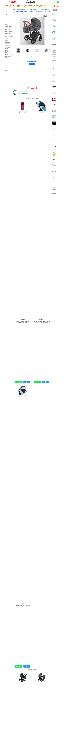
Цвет (31, 56)
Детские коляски (8, 10)
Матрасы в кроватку (7, 15)
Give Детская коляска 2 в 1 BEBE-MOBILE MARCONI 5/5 (46, 15)
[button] (19, 112)
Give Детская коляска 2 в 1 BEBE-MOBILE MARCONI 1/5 (43, 15)
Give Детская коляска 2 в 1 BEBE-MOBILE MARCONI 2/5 (44, 15)
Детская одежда (8, 67)
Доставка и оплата (11, 6)
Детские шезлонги (9, 36)
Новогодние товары (7, 70)
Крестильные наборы (8, 48)
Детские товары (13, 2)
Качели (6, 40)
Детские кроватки (9, 12)
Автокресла (7, 20)
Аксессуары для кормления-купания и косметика (8, 61)
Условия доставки (22, 93)
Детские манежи (8, 31)
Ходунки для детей (7, 34)
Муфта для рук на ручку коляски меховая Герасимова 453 (41, 322)
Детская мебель (8, 26)
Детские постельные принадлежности (8, 18)
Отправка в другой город (28, 6)
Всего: (55, 6)
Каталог (15, 9)
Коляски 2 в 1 (27, 9)
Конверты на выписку (7, 43)
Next (49, 50)
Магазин (6, 5)
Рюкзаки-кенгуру (8, 45)
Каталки (6, 38)
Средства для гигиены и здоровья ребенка (9, 57)
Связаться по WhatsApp (42, 6)
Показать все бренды (55, 194)
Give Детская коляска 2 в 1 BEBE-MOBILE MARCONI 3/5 (45, 15)
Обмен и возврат (18, 6)
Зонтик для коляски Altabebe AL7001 (22, 606)
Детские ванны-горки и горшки (8, 65)
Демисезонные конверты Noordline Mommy (22, 322)
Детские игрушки (8, 54)
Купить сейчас (32, 63)
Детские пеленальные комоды (8, 23)
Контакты (36, 5)
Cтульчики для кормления (8, 29)
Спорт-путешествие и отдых (8, 51)
